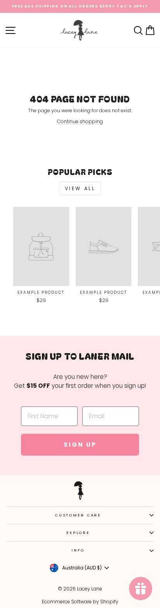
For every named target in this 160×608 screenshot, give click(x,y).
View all (80, 188)
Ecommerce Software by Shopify (80, 601)
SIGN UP (80, 444)
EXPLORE (78, 532)
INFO (77, 550)
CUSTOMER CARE (78, 515)
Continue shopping (80, 121)
